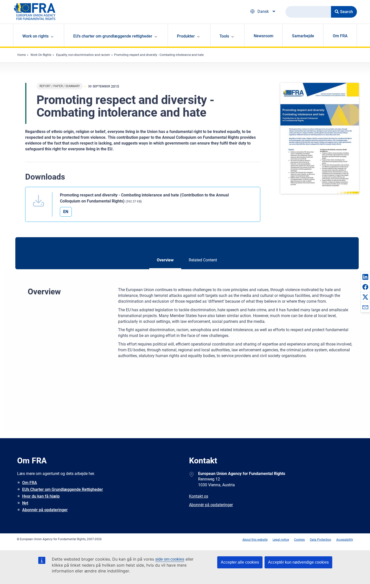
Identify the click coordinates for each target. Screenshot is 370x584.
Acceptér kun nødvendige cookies (298, 562)
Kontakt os (198, 496)
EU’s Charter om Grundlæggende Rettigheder (62, 489)
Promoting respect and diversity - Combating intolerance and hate (159, 55)
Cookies (299, 539)
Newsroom (263, 35)
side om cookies (169, 559)
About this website (255, 539)
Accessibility (344, 539)
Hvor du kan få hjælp (41, 496)
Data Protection (320, 539)
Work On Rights (40, 55)
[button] (365, 277)
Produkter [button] (186, 36)
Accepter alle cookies (240, 562)
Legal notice (281, 539)
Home (21, 55)
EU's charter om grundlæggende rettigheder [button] (112, 36)
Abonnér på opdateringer (45, 509)
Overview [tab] (165, 260)
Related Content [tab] (203, 260)
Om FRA (340, 35)
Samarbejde (303, 35)
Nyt (25, 503)
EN (65, 211)
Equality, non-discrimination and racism (83, 55)
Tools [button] (224, 36)
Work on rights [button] (35, 36)
